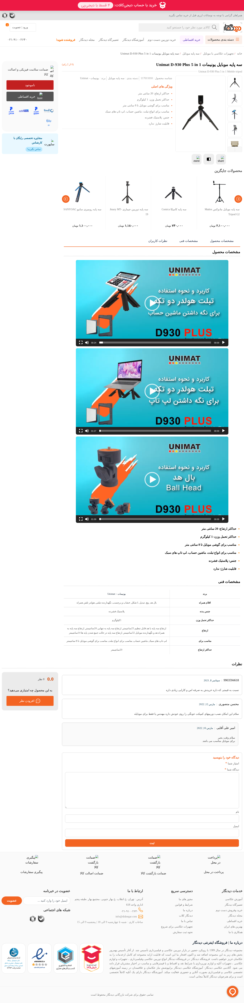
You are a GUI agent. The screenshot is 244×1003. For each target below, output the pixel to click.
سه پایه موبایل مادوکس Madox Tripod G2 (222, 212)
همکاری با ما (235, 932)
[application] (152, 303)
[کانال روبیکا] (5, 15)
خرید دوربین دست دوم (162, 39)
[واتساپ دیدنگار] (20, 15)
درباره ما (188, 910)
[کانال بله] (12, 15)
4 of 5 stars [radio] (203, 763)
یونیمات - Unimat (89, 78)
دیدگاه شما (232, 769)
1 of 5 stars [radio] (221, 763)
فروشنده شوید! (65, 39)
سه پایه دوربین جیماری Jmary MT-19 (129, 212)
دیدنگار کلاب (186, 915)
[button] (152, 303)
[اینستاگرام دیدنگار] (35, 15)
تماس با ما (187, 921)
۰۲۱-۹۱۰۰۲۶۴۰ (129, 911)
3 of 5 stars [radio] (209, 763)
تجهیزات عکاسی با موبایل (218, 53)
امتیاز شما (232, 763)
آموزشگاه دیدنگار (133, 39)
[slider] (155, 342)
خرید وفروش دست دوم (229, 910)
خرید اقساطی (191, 39)
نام (237, 811)
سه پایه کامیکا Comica (174, 209)
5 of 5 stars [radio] (198, 763)
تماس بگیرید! (34, 149)
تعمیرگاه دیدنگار (109, 39)
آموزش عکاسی (233, 899)
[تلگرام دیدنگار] (27, 15)
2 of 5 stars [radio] (215, 763)
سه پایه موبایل (191, 53)
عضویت (12, 900)
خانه (239, 53)
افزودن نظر (26, 700)
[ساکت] (87, 342)
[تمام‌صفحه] (81, 342)
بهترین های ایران (233, 926)
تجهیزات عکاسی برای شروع (177, 926)
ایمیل (236, 826)
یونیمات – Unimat (117, 594)
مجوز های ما (186, 899)
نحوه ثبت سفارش (183, 932)
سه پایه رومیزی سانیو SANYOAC (82, 209)
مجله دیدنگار (87, 39)
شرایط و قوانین (184, 904)
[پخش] (223, 342)
